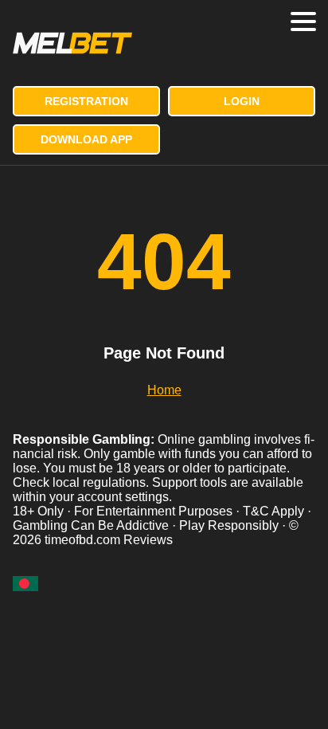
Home (164, 390)
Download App (86, 139)
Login (242, 101)
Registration (86, 101)
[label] (25, 583)
